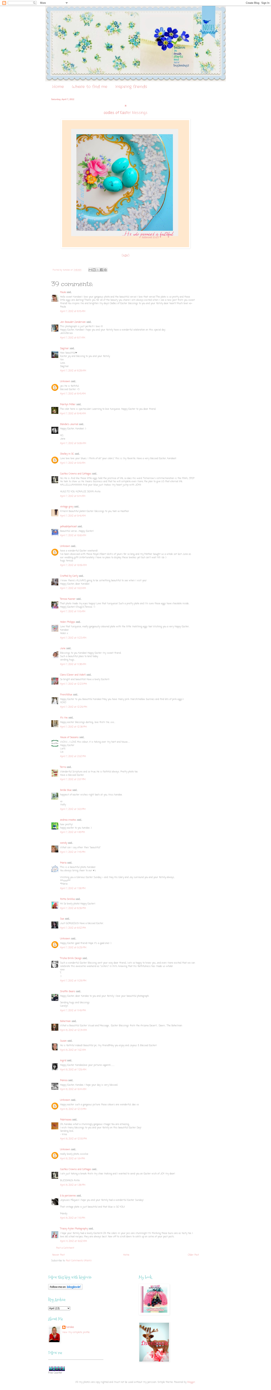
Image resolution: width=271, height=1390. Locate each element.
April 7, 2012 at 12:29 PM (73, 707)
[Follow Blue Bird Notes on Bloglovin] (65, 1289)
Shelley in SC (67, 454)
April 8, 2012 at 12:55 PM (73, 1139)
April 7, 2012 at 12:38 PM (73, 727)
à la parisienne (68, 1196)
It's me (64, 718)
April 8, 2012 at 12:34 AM (73, 1030)
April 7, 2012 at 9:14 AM (72, 496)
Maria (63, 863)
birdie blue (66, 790)
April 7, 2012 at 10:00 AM (73, 535)
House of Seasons (69, 737)
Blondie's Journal (69, 424)
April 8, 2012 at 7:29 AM (73, 1070)
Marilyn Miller (68, 404)
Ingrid (63, 1060)
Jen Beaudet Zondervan (73, 322)
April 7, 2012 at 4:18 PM (72, 832)
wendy (63, 843)
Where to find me (89, 87)
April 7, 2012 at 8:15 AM (72, 311)
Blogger (191, 1382)
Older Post (193, 1255)
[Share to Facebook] (102, 270)
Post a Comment (65, 1248)
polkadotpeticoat (68, 526)
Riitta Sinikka (67, 899)
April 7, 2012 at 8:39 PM (73, 908)
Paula (63, 292)
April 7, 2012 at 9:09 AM (73, 443)
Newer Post (58, 1255)
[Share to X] (98, 270)
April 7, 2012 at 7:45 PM (72, 852)
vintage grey (66, 507)
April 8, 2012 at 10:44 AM (73, 1089)
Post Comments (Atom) (78, 1261)
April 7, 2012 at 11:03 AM (73, 588)
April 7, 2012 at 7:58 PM (73, 888)
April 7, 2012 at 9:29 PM (73, 947)
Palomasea (65, 1120)
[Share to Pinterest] (105, 270)
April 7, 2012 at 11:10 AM (72, 611)
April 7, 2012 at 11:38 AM (73, 664)
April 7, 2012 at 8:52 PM (73, 928)
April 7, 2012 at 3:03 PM (73, 809)
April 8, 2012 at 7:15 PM (72, 1218)
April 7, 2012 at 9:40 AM (73, 516)
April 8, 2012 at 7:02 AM (73, 1050)
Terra (63, 767)
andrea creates (68, 820)
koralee (70, 1327)
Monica (63, 1080)
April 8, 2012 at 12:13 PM (73, 1109)
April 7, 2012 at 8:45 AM (73, 394)
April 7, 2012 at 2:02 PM (73, 756)
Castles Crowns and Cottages (75, 474)
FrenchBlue (66, 695)
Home (58, 87)
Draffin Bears (67, 991)
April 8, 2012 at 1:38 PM (72, 1185)
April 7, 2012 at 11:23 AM (73, 638)
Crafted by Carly (69, 576)
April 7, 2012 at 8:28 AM (73, 371)
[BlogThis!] (94, 270)
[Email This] (90, 270)
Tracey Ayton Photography (74, 1229)
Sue (62, 919)
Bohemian (65, 1021)
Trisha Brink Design (71, 958)
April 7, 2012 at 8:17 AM (72, 338)
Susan (63, 1041)
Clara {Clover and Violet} (73, 675)
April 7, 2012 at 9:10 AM (72, 463)
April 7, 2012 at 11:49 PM (73, 1010)
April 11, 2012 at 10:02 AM (73, 1241)
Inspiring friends (131, 87)
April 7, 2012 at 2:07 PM (73, 779)
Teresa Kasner (68, 599)
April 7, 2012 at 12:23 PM (73, 684)
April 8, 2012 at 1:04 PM (72, 1159)
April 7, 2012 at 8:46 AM (73, 413)
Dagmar (64, 348)
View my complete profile (76, 1332)
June (62, 648)
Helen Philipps (67, 622)
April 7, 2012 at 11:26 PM (73, 981)
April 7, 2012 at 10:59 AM (73, 565)
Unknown (65, 381)
